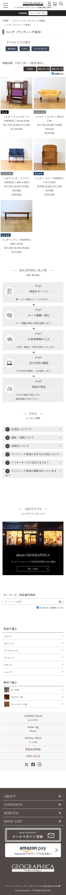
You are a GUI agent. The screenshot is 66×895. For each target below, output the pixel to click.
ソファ (24, 48)
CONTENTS (13, 804)
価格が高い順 (43, 68)
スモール (8, 664)
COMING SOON (33, 717)
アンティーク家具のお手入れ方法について (32, 454)
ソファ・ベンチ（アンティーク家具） (29, 20)
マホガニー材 (17, 697)
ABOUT (10, 796)
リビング (8, 636)
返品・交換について (20, 437)
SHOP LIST (13, 821)
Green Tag (33, 728)
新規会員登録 (33, 749)
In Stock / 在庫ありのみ (51, 608)
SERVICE (11, 813)
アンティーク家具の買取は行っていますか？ (31, 473)
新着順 (30, 68)
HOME (6, 20)
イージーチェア (40, 48)
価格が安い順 (57, 68)
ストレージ (9, 657)
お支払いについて (18, 429)
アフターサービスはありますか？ (27, 462)
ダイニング (9, 643)
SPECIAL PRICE (33, 739)
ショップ (8, 672)
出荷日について (17, 446)
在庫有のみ (58, 74)
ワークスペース (11, 650)
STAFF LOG (33, 756)
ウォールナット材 (19, 704)
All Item (11, 48)
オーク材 (15, 689)
